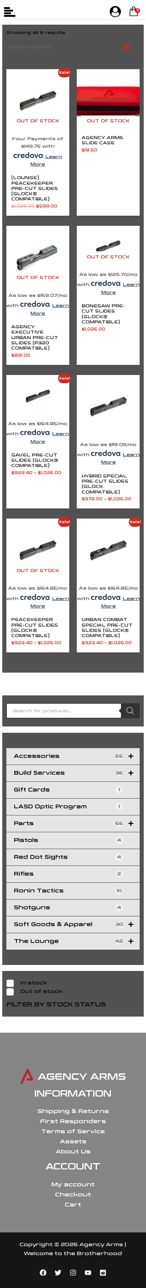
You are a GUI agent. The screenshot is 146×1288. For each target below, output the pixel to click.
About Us (73, 1151)
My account (73, 1184)
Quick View (37, 127)
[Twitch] (103, 1272)
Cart (73, 1204)
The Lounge (68, 941)
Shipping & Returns (73, 1111)
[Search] (130, 710)
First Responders (73, 1121)
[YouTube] (88, 1272)
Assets (73, 1141)
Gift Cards (67, 790)
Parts (68, 823)
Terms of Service (73, 1131)
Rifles (67, 874)
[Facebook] (43, 1272)
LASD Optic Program (67, 806)
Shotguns (67, 907)
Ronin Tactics (68, 891)
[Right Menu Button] (115, 12)
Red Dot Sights (67, 857)
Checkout (73, 1194)
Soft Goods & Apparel (68, 924)
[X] (58, 1272)
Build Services (68, 773)
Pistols (67, 840)
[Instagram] (73, 1272)
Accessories (68, 756)
